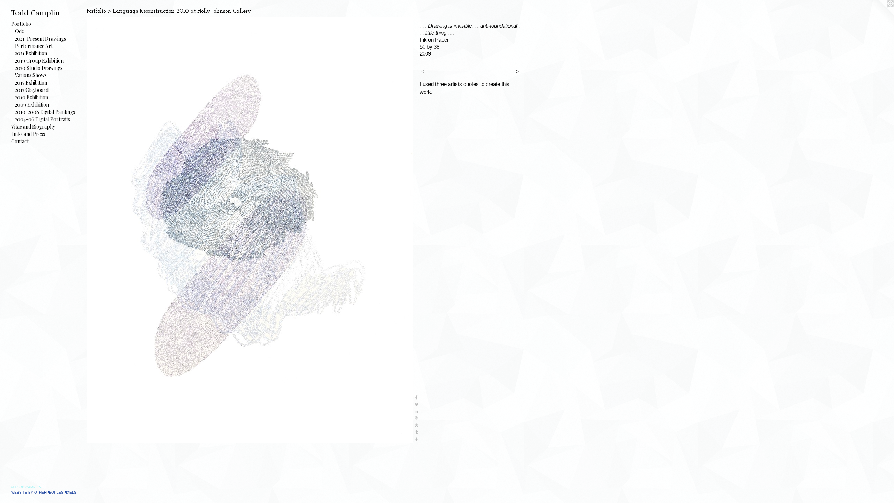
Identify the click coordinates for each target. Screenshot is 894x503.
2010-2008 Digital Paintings (45, 112)
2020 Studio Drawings (39, 68)
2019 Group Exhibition (39, 60)
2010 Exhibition (31, 97)
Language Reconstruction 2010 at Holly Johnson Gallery (182, 11)
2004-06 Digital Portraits (42, 119)
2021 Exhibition (31, 53)
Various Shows (31, 75)
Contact (20, 141)
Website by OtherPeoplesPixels (43, 492)
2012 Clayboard (32, 90)
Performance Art (34, 46)
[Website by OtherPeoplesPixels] (880, 14)
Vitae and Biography (33, 126)
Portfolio (21, 24)
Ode (19, 31)
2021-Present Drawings (40, 38)
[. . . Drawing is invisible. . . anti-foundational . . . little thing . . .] (250, 230)
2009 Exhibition (32, 104)
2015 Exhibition (31, 82)
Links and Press (28, 134)
